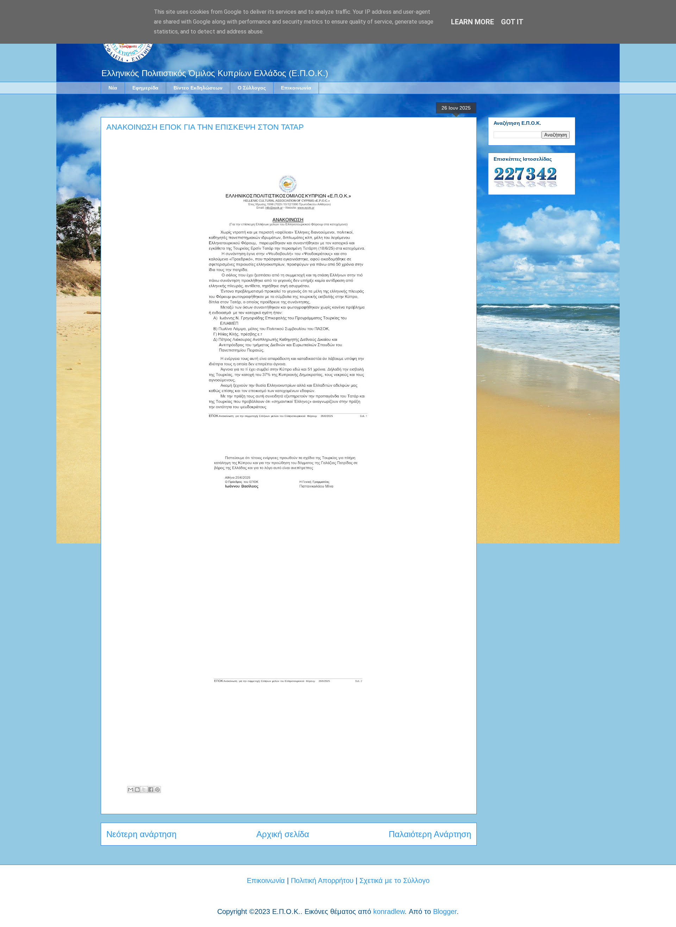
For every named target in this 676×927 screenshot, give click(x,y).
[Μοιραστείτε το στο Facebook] (150, 789)
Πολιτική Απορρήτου (322, 880)
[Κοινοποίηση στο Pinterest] (157, 789)
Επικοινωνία (296, 88)
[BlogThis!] (137, 789)
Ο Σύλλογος (252, 88)
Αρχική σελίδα (282, 834)
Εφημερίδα (145, 88)
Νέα (112, 88)
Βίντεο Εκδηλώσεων (198, 88)
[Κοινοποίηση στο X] (144, 789)
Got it (512, 22)
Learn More (472, 22)
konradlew (389, 911)
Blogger (445, 911)
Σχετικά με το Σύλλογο (394, 880)
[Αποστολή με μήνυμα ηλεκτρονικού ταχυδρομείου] (130, 789)
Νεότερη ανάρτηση (141, 834)
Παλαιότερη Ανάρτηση (430, 834)
